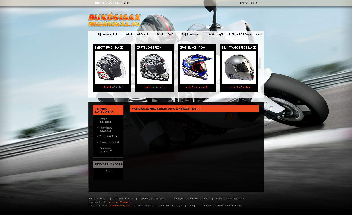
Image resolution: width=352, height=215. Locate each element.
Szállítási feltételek (240, 34)
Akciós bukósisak (137, 34)
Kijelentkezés (223, 198)
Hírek (259, 34)
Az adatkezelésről (143, 205)
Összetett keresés (123, 198)
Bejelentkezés (190, 34)
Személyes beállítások (184, 198)
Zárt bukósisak (108, 136)
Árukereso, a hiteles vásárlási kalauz (222, 205)
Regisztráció (165, 34)
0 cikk (126, 3)
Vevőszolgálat (216, 34)
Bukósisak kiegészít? (105, 150)
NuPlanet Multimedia (120, 205)
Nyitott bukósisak (105, 120)
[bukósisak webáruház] (115, 25)
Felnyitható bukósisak (105, 129)
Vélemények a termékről (153, 198)
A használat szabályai (170, 205)
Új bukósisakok (108, 34)
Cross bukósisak (109, 142)
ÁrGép (192, 205)
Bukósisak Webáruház (119, 202)
